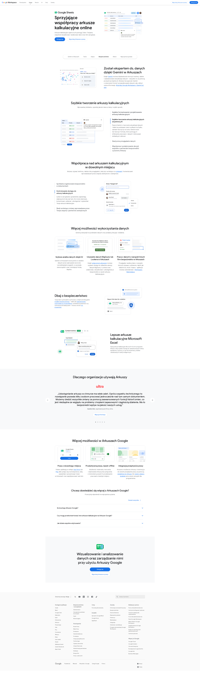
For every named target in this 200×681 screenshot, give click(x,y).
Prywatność (67, 663)
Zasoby (53, 2)
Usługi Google (95, 663)
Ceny (46, 2)
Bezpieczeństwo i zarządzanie (78, 606)
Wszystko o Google (84, 663)
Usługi (30, 2)
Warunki (75, 663)
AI (41, 2)
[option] (73, 56)
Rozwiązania (23, 2)
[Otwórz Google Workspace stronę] (9, 2)
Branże (37, 2)
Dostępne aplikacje (61, 605)
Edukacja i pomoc (133, 605)
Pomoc (103, 663)
